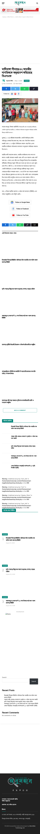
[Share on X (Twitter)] (15, 89)
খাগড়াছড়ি (27, 81)
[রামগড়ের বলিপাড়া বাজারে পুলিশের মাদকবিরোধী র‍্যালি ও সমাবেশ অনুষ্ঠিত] (20, 387)
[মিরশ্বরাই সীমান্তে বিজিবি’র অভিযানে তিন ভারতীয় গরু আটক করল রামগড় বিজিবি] (20, 247)
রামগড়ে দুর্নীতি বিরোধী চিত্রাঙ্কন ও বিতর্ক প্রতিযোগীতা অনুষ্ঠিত (18, 345)
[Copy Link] (33, 89)
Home (4, 17)
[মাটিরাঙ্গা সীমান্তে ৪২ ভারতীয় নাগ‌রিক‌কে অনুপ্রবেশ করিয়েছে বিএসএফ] (20, 110)
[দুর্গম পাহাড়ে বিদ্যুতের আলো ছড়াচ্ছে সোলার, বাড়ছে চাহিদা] (20, 276)
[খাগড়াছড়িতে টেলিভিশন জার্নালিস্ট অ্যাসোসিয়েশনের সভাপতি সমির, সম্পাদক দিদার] (20, 358)
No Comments (8, 83)
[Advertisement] (20, 41)
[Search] (37, 3)
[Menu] (3, 3)
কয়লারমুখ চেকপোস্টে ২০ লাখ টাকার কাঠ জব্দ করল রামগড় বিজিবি (21, 703)
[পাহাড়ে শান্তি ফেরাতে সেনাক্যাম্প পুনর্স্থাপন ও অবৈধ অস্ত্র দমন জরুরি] (5, 438)
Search (4, 677)
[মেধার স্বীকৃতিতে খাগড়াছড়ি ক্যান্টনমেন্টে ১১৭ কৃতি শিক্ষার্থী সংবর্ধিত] (5, 468)
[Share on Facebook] (6, 89)
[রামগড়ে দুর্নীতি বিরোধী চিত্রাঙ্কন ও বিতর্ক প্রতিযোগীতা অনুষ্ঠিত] (20, 332)
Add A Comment (20, 410)
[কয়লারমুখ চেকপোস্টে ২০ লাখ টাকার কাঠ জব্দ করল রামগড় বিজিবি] (20, 303)
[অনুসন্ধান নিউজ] (20, 3)
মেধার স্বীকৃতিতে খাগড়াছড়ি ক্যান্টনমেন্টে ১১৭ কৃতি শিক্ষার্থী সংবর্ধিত (20, 706)
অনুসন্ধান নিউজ (9, 81)
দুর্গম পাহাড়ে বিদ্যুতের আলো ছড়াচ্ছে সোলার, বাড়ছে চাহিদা (18, 289)
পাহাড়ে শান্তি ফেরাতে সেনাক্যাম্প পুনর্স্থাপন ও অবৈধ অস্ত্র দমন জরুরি (21, 699)
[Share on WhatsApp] (24, 89)
